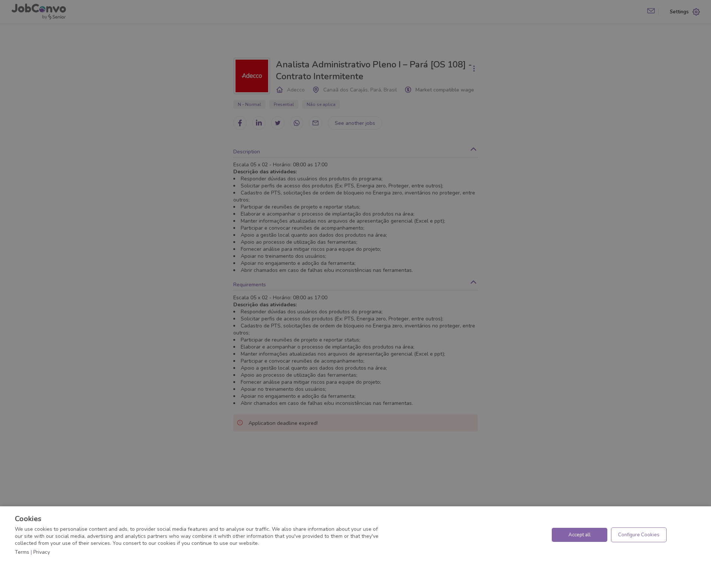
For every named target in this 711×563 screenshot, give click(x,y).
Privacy (41, 552)
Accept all (579, 535)
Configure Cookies (639, 535)
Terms (22, 552)
